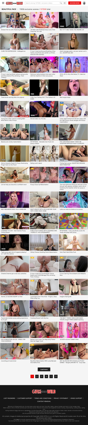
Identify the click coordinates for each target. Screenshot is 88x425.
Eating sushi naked (36, 163)
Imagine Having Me (65, 296)
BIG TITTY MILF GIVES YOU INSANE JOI (72, 30)
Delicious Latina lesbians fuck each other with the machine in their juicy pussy (42, 75)
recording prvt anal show (8, 361)
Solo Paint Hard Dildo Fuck (68, 252)
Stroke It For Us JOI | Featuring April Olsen (14, 30)
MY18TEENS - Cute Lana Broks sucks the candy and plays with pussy (72, 231)
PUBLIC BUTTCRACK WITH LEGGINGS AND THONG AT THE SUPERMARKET (43, 231)
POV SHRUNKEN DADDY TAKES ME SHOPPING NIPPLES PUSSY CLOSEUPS (72, 142)
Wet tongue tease (65, 97)
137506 (43, 9)
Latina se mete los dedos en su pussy (71, 209)
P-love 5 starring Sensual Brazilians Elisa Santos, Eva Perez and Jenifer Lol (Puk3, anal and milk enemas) (42, 52)
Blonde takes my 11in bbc (38, 119)
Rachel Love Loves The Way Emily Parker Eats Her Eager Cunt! (42, 340)
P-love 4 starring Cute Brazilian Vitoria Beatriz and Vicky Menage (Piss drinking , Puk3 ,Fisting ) (43, 275)
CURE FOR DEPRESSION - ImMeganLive (13, 51)
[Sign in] (84, 3)
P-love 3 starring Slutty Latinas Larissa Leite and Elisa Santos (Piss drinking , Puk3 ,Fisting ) (14, 75)
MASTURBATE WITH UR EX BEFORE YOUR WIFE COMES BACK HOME (43, 210)
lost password (9, 398)
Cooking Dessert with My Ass (39, 318)
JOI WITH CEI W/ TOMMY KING (69, 339)
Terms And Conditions (42, 398)
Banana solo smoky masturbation (11, 142)
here (17, 419)
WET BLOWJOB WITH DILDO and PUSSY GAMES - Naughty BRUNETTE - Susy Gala (72, 361)
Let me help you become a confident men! (14, 184)
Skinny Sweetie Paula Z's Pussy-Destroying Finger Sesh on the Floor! (14, 164)
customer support (24, 398)
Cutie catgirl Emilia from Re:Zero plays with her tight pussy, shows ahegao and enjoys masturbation (73, 120)
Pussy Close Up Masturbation (39, 184)
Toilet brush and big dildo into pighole (12, 97)
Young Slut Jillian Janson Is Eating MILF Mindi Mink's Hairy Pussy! (13, 119)
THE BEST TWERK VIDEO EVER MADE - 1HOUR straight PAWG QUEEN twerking (72, 318)
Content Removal (44, 401)
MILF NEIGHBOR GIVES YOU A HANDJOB (13, 209)
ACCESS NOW (74, 3)
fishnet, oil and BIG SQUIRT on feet (11, 296)
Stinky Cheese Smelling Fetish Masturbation (43, 252)
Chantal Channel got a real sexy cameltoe (13, 273)
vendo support (76, 398)
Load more (44, 369)
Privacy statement (61, 398)
